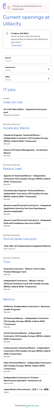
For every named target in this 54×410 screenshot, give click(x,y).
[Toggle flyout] (48, 69)
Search (8, 58)
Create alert (16, 45)
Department (10, 67)
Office (7, 77)
